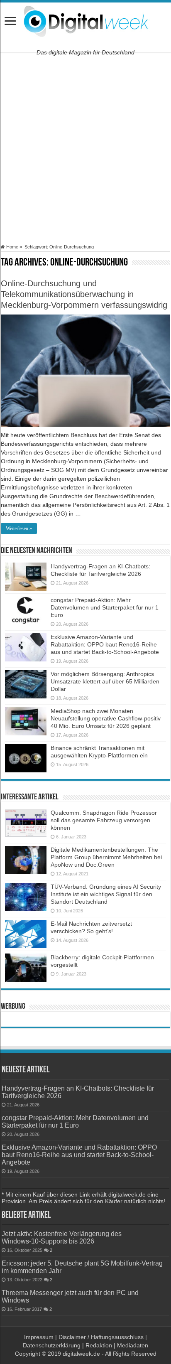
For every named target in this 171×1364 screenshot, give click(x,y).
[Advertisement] (85, 148)
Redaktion (99, 1345)
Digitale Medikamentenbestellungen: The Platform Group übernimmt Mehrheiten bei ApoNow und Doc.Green (106, 857)
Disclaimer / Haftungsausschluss (101, 1337)
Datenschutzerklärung (52, 1345)
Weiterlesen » (19, 528)
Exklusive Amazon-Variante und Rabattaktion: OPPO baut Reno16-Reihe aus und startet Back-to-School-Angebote (105, 644)
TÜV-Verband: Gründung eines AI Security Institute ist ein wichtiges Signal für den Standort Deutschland (106, 894)
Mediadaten (132, 1345)
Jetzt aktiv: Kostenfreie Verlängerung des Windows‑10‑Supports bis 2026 (62, 1237)
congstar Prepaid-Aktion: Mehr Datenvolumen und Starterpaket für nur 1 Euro (105, 607)
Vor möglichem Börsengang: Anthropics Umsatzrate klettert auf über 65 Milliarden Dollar (105, 681)
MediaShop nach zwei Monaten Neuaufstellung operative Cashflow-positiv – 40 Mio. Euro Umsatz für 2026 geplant (108, 718)
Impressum (39, 1337)
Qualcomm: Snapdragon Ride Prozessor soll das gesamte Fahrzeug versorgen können (104, 820)
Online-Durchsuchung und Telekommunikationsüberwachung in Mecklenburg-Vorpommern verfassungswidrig (84, 294)
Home (11, 246)
